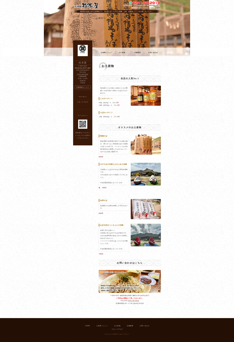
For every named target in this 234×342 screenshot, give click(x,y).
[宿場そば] (146, 153)
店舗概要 (137, 52)
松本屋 (115, 334)
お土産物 (122, 52)
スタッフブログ (82, 102)
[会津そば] (146, 218)
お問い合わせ (153, 52)
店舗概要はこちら (82, 87)
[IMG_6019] (146, 245)
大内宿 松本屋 (86, 5)
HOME (82, 52)
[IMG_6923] (146, 184)
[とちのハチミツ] (146, 104)
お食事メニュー (106, 52)
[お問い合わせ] (130, 291)
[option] (117, 35)
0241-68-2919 (133, 301)
